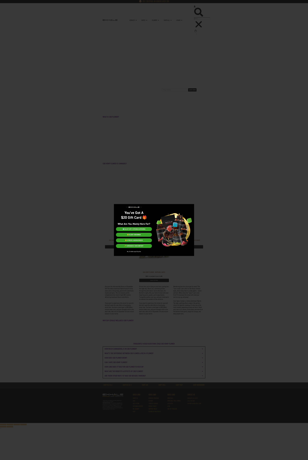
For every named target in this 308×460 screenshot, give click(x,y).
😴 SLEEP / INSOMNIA (134, 234)
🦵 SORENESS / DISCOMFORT (134, 246)
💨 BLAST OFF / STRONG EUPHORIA (133, 229)
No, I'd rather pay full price (134, 251)
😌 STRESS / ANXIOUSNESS (134, 240)
